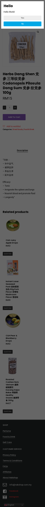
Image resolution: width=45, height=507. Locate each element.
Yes (22, 18)
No (22, 24)
